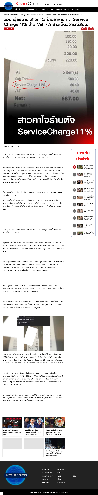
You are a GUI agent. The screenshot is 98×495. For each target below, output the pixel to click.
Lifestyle (67, 9)
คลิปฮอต (59, 9)
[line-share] (89, 29)
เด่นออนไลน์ (30, 9)
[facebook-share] (82, 29)
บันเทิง (38, 9)
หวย (43, 9)
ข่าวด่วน (21, 9)
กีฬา (52, 9)
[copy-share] (92, 29)
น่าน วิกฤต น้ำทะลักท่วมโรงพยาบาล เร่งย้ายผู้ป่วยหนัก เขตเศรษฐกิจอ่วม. (54, 453)
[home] (16, 9)
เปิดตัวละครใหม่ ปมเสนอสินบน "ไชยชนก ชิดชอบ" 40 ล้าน (12, 432)
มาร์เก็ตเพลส (76, 9)
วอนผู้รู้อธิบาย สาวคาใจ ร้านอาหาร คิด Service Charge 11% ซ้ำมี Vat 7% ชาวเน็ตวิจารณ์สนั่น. (52, 15)
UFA (74, 476)
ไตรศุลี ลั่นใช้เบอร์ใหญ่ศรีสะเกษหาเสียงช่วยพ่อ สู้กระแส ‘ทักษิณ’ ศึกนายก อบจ (33, 433)
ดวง (48, 9)
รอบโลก (60, 469)
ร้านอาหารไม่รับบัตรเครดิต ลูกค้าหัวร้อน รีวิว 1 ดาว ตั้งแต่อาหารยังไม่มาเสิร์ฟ (54, 432)
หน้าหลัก (6, 15)
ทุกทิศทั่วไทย (47, 475)
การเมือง (45, 482)
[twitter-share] (85, 28)
